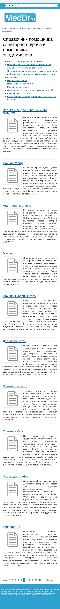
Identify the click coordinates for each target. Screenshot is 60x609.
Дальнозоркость (14, 341)
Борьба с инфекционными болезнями (25, 61)
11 (40, 580)
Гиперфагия (11, 526)
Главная (4, 28)
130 (47, 580)
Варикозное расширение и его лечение (25, 111)
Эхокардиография (16, 476)
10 (36, 580)
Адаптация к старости (19, 205)
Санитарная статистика (18, 93)
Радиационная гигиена (18, 87)
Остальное (12, 77)
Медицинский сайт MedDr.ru (21, 589)
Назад (4, 580)
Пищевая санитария (17, 80)
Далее (54, 580)
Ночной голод (13, 163)
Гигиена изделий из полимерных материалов (29, 64)
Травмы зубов (13, 431)
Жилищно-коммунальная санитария (24, 68)
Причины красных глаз (19, 296)
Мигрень (9, 253)
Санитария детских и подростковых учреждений (30, 90)
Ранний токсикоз (15, 386)
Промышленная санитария (20, 84)
